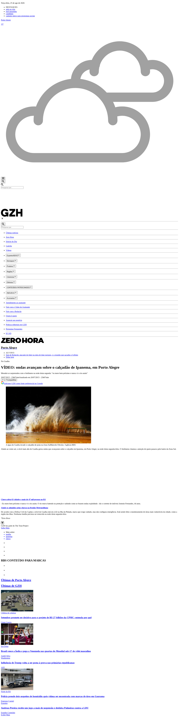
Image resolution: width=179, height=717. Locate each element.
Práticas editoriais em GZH (16, 325)
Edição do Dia (11, 242)
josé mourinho (11, 11)
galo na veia (10, 9)
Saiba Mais (5, 528)
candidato (9, 14)
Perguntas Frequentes (14, 329)
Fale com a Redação (13, 311)
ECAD (8, 333)
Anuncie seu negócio (14, 320)
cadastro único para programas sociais (20, 16)
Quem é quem (11, 316)
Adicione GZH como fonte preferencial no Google (23, 383)
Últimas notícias (12, 233)
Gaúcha (9, 246)
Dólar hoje (10, 357)
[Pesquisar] (3, 224)
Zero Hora (10, 237)
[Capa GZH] (89, 193)
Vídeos (8, 250)
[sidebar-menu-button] (3, 178)
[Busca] (3, 181)
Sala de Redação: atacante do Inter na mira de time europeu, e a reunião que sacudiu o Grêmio (42, 355)
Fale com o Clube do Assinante (18, 307)
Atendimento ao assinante (16, 303)
